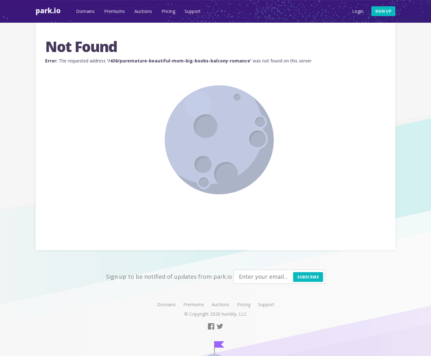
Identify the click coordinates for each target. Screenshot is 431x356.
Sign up (383, 11)
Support (193, 11)
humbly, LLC (234, 314)
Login (357, 11)
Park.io (48, 10)
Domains (85, 11)
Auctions (143, 11)
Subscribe (308, 277)
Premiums (114, 11)
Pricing (168, 11)
